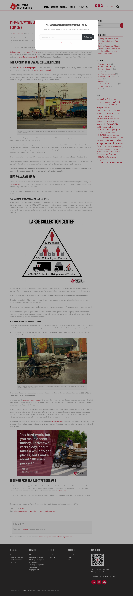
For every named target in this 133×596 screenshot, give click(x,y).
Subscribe (88, 37)
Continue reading (66, 43)
